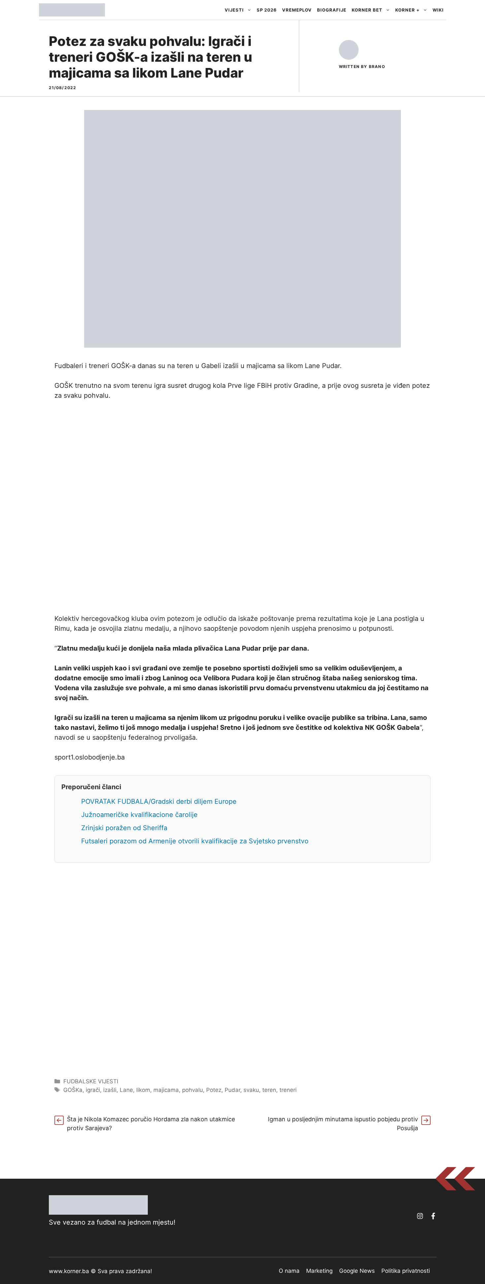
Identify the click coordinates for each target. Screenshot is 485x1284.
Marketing (319, 1270)
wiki (438, 10)
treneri (288, 1090)
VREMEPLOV (297, 10)
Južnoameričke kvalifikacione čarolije (139, 815)
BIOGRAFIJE (331, 10)
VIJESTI (234, 10)
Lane (126, 1090)
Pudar (232, 1090)
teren (269, 1090)
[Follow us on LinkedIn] (433, 1216)
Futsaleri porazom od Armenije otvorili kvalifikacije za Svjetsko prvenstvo (194, 841)
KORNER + (407, 10)
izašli (109, 1090)
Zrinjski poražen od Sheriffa (124, 828)
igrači (93, 1090)
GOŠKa (72, 1090)
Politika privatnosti (405, 1270)
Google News (357, 1270)
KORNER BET (367, 10)
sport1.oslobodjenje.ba (89, 757)
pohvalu (192, 1090)
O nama (289, 1270)
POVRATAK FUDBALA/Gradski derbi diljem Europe (159, 801)
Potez (213, 1090)
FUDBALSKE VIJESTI (90, 1081)
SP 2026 (267, 10)
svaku (251, 1090)
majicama (166, 1090)
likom (143, 1090)
